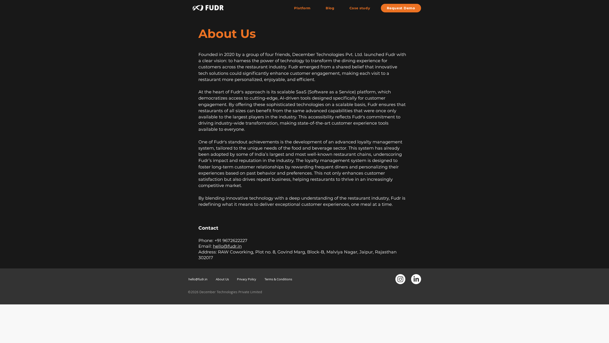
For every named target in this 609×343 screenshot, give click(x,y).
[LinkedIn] (416, 279)
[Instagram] (400, 279)
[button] (401, 8)
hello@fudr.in (227, 246)
